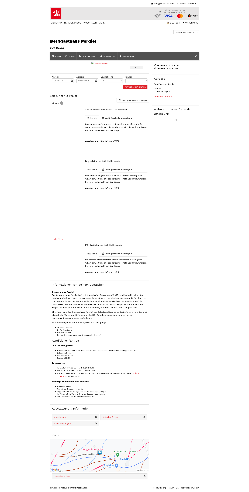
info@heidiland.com (164, 3)
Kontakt (157, 488)
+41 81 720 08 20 (188, 3)
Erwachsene (107, 77)
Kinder (128, 77)
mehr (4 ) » (57, 239)
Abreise (80, 77)
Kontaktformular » (163, 96)
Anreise (55, 77)
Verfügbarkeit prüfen (135, 87)
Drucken (195, 488)
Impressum (168, 488)
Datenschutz (182, 488)
